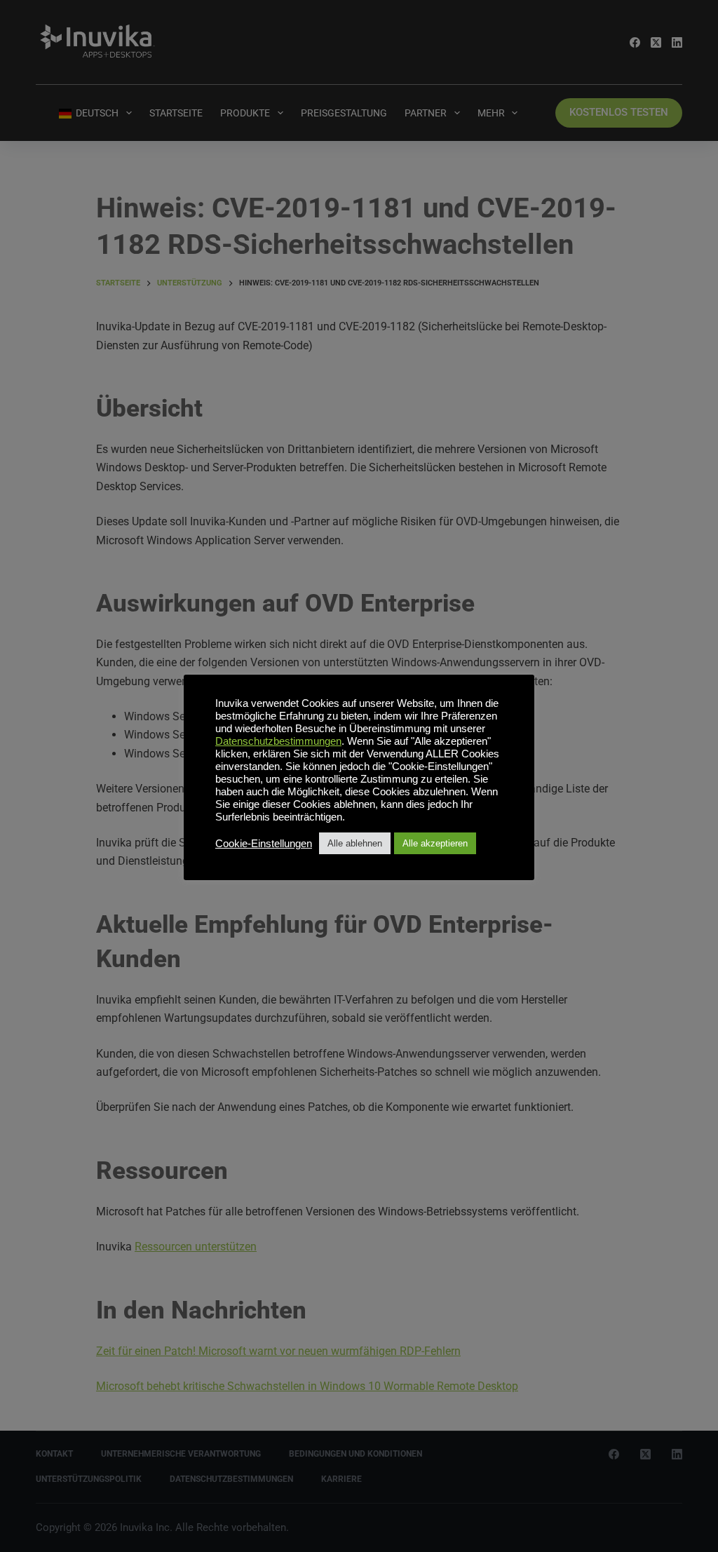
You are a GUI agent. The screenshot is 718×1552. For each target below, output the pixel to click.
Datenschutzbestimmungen (278, 741)
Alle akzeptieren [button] (435, 843)
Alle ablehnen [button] (354, 843)
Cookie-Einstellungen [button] (263, 843)
